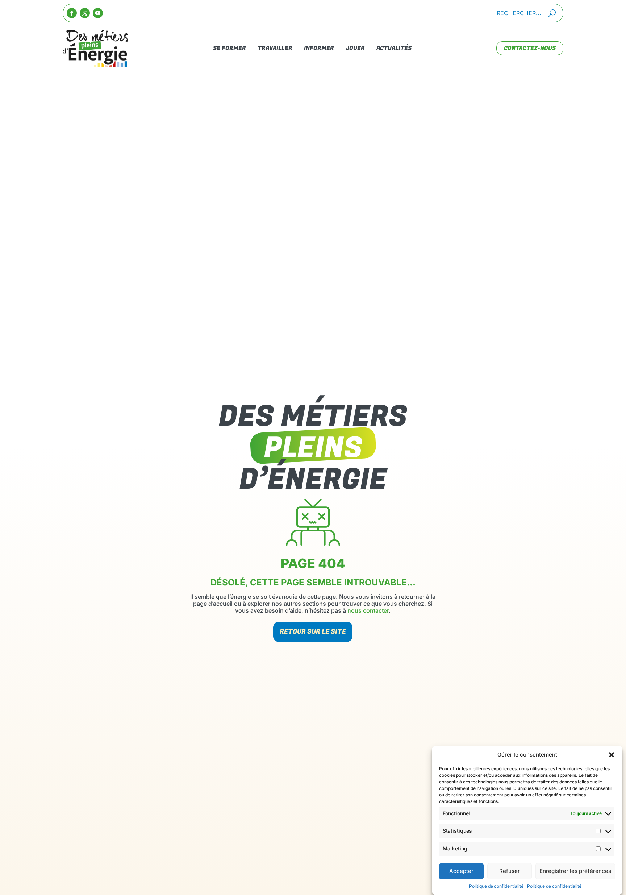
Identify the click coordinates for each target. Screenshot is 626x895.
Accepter (461, 871)
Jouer (355, 48)
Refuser (509, 871)
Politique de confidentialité (496, 886)
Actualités (394, 48)
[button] (611, 754)
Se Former (229, 48)
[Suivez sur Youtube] (98, 13)
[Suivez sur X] (85, 13)
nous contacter (368, 610)
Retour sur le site (313, 632)
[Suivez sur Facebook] (72, 13)
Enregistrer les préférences (575, 871)
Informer (319, 48)
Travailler (275, 48)
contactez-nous (530, 48)
